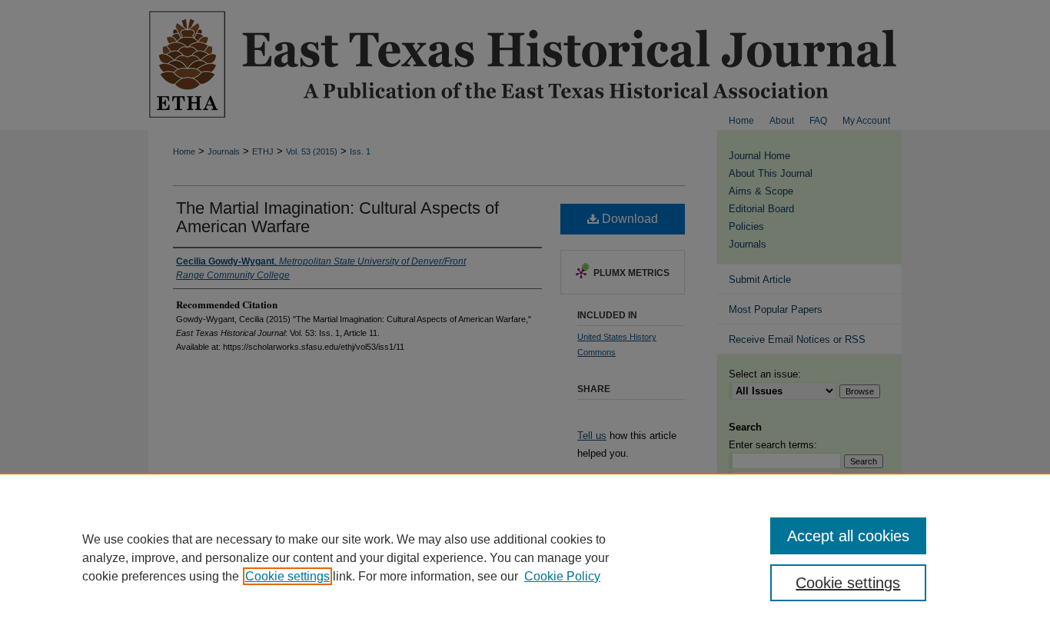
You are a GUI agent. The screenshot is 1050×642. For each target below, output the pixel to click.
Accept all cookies (848, 535)
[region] (525, 557)
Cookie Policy (562, 576)
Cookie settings (287, 576)
